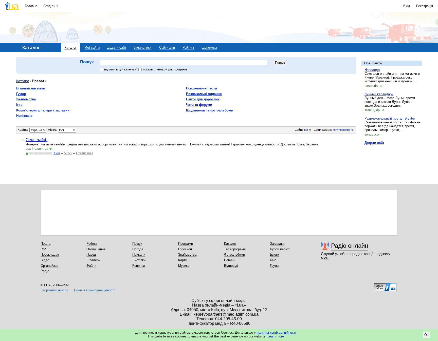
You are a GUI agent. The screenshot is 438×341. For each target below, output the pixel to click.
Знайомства (26, 99)
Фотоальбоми (234, 254)
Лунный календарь (378, 94)
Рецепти (138, 266)
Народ (91, 254)
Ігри (19, 105)
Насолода (372, 70)
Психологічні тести (201, 88)
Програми (185, 243)
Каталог (70, 47)
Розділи (49, 6)
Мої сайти (92, 47)
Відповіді (231, 266)
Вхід (406, 6)
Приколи (138, 254)
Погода (137, 249)
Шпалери (93, 260)
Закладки (277, 243)
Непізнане (24, 116)
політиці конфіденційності (276, 332)
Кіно (273, 260)
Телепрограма (235, 249)
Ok (426, 335)
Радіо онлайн (349, 245)
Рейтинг (188, 47)
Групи (274, 266)
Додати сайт (116, 47)
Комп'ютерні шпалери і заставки (42, 110)
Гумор (21, 94)
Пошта (45, 243)
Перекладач (50, 254)
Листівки (138, 260)
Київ (56, 153)
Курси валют (280, 249)
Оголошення (95, 249)
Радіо (45, 271)
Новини (229, 260)
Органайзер (49, 266)
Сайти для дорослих (203, 99)
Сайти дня (167, 47)
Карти (182, 260)
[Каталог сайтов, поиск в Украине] (385, 285)
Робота (91, 243)
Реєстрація (424, 6)
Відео (45, 260)
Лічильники (142, 47)
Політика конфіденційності (94, 290)
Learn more (275, 336)
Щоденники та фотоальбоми (209, 110)
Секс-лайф (36, 139)
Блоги (274, 254)
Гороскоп (185, 249)
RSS (44, 249)
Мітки (68, 153)
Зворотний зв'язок (54, 290)
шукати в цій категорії (121, 69)
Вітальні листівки (30, 88)
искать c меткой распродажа (165, 69)
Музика (183, 266)
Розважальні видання (204, 94)
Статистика (84, 153)
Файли (91, 266)
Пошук (137, 243)
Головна (31, 6)
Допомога (209, 47)
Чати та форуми (199, 105)
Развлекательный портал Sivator (389, 118)
